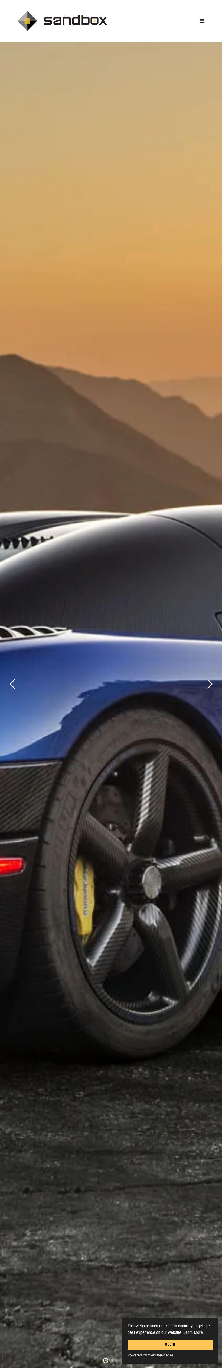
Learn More (193, 1332)
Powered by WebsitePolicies (151, 1355)
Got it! (170, 1344)
